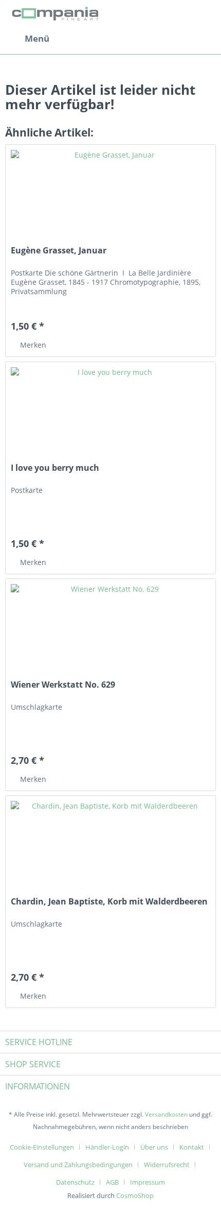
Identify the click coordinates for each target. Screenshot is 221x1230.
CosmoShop (135, 1195)
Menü (37, 38)
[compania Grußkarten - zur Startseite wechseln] (56, 14)
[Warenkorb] (204, 38)
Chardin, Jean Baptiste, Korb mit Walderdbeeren (109, 901)
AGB (112, 1182)
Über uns (154, 1147)
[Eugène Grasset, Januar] (110, 196)
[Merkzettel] (154, 38)
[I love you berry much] (110, 413)
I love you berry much (55, 468)
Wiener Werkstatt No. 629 (63, 684)
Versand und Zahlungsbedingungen (78, 1164)
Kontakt (191, 1147)
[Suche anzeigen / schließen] (129, 38)
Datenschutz (75, 1182)
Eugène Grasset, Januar (58, 250)
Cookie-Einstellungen (42, 1147)
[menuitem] (27, 38)
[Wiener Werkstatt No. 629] (110, 630)
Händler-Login (107, 1147)
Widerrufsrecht (167, 1164)
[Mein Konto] (179, 38)
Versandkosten (166, 1114)
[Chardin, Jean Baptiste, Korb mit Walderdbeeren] (110, 847)
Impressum (147, 1182)
